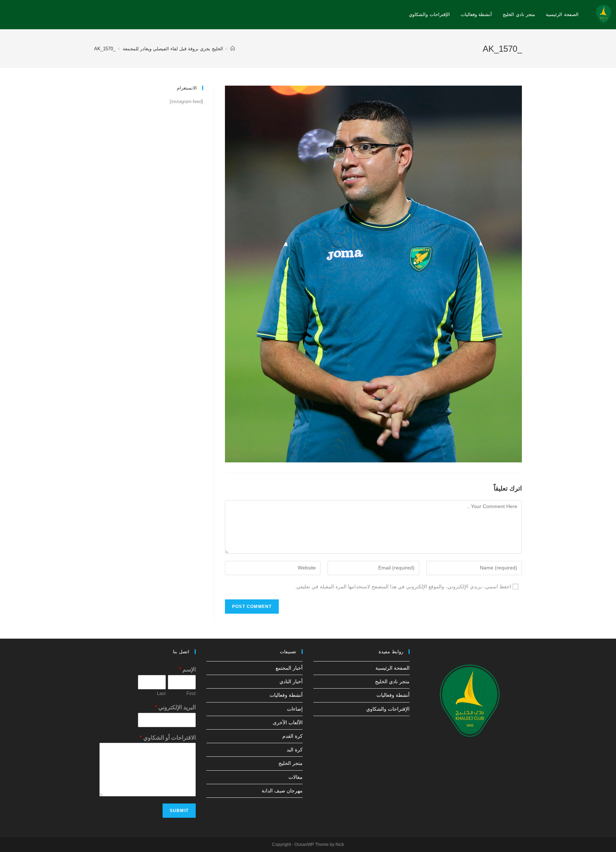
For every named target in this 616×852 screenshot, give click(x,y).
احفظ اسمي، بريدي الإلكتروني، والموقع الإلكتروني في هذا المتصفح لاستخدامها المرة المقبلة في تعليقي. (403, 586)
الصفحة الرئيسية (392, 668)
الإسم (187, 669)
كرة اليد (295, 749)
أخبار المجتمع (289, 668)
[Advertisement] (148, 164)
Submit (179, 810)
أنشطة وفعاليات (393, 695)
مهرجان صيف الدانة (282, 790)
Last (161, 693)
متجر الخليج (290, 763)
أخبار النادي (291, 681)
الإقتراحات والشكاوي (388, 709)
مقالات (295, 777)
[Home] (232, 48)
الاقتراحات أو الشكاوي (168, 738)
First (191, 693)
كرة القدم (292, 736)
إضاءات (295, 709)
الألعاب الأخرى (288, 722)
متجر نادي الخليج (392, 681)
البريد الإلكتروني (175, 707)
